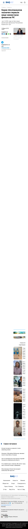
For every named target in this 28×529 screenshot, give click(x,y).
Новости (9, 7)
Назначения (6, 480)
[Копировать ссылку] (10, 34)
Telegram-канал (5, 47)
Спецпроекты (21, 483)
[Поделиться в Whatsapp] (8, 34)
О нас (5, 489)
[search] (25, 2)
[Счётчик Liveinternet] (4, 516)
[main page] (12, 2)
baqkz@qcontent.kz (6, 505)
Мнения (22, 480)
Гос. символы (19, 486)
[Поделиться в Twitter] (6, 34)
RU (21, 2)
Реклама (3, 506)
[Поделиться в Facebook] (2, 34)
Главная (3, 7)
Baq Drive (12, 489)
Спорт (13, 483)
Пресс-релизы (8, 486)
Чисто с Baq (21, 489)
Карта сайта (4, 514)
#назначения (4, 37)
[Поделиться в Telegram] (4, 34)
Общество (6, 483)
